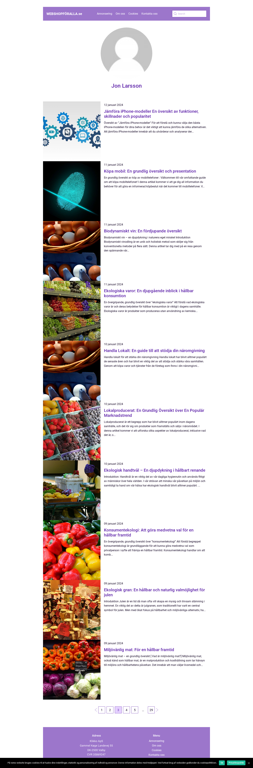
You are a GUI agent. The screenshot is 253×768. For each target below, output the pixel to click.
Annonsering (104, 13)
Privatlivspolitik (236, 763)
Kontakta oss (149, 13)
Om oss (120, 13)
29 (151, 710)
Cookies (133, 13)
